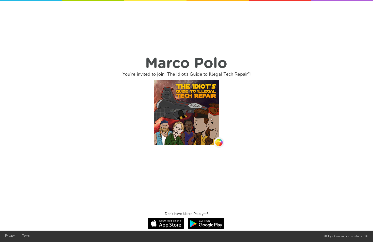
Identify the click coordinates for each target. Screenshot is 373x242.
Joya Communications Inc (344, 236)
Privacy (10, 236)
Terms (25, 236)
